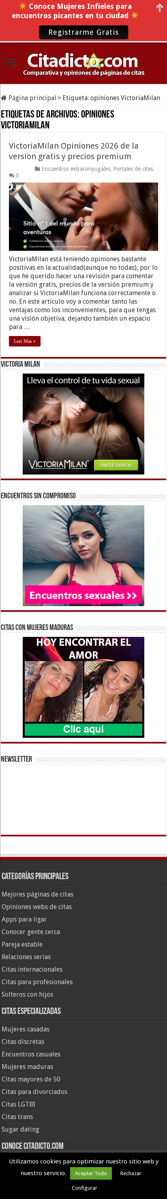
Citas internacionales (32, 969)
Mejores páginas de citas (37, 894)
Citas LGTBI (18, 1104)
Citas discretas (23, 1042)
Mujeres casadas (25, 1029)
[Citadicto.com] (83, 63)
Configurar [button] (84, 1188)
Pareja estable (22, 944)
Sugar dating (20, 1129)
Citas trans (17, 1117)
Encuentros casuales (31, 1054)
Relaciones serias (26, 957)
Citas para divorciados (34, 1092)
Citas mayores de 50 (31, 1079)
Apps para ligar (24, 919)
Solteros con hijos (27, 994)
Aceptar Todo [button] (91, 1173)
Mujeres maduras (27, 1067)
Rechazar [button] (130, 1173)
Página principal (31, 98)
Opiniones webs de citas (37, 907)
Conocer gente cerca (31, 932)
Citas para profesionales (37, 982)
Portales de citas (133, 169)
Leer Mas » (25, 341)
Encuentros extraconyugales (75, 169)
